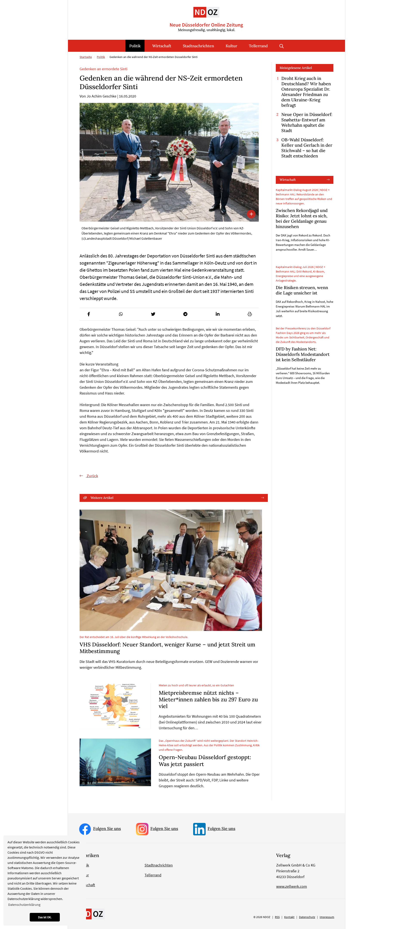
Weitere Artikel (102, 498)
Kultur (231, 45)
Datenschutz (307, 917)
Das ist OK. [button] (44, 917)
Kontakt (289, 917)
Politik (135, 45)
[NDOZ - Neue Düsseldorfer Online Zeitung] (92, 914)
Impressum (327, 917)
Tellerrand (258, 45)
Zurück (92, 475)
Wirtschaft (161, 45)
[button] (88, 314)
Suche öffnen (282, 46)
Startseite (86, 57)
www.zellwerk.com (291, 886)
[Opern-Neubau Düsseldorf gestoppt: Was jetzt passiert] (115, 762)
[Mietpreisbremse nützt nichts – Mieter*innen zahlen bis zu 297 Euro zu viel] (115, 706)
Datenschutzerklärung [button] (24, 904)
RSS (277, 917)
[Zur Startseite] (206, 16)
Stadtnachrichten (198, 45)
